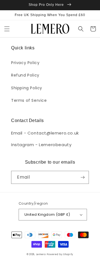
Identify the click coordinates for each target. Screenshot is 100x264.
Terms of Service (29, 100)
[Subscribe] (82, 177)
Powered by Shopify (60, 254)
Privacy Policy (25, 62)
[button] (7, 29)
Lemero (41, 254)
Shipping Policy (26, 88)
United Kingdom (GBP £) (47, 214)
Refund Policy (25, 75)
